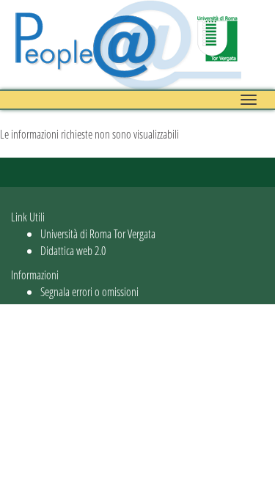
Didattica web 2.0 (73, 250)
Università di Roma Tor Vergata (97, 233)
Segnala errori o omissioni (89, 291)
